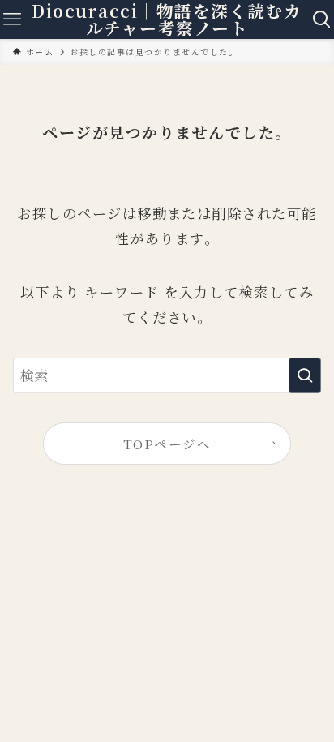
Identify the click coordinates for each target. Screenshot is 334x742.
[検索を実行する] (305, 376)
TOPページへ (167, 443)
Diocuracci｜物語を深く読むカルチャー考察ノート (167, 19)
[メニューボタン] (12, 19)
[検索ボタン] (322, 19)
